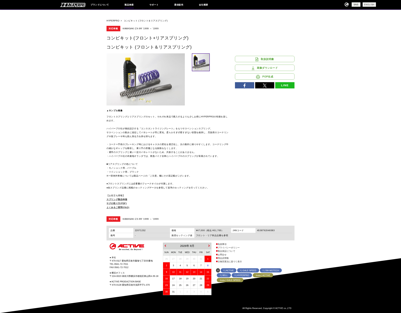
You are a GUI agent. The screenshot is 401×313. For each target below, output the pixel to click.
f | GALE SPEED (248, 270)
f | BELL (224, 275)
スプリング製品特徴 (117, 199)
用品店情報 (223, 258)
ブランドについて (100, 4)
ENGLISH (369, 4)
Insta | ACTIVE (263, 275)
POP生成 (267, 76)
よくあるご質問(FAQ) (118, 207)
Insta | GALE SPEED (230, 280)
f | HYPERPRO (242, 275)
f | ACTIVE (229, 270)
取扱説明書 (267, 59)
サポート (154, 4)
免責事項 (222, 244)
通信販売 (178, 4)
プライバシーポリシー (229, 247)
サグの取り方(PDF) (117, 203)
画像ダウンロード (267, 68)
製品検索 (129, 4)
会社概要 (203, 4)
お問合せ (222, 254)
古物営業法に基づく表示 (230, 261)
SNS (356, 4)
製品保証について (226, 251)
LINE (285, 85)
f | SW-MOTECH (271, 270)
